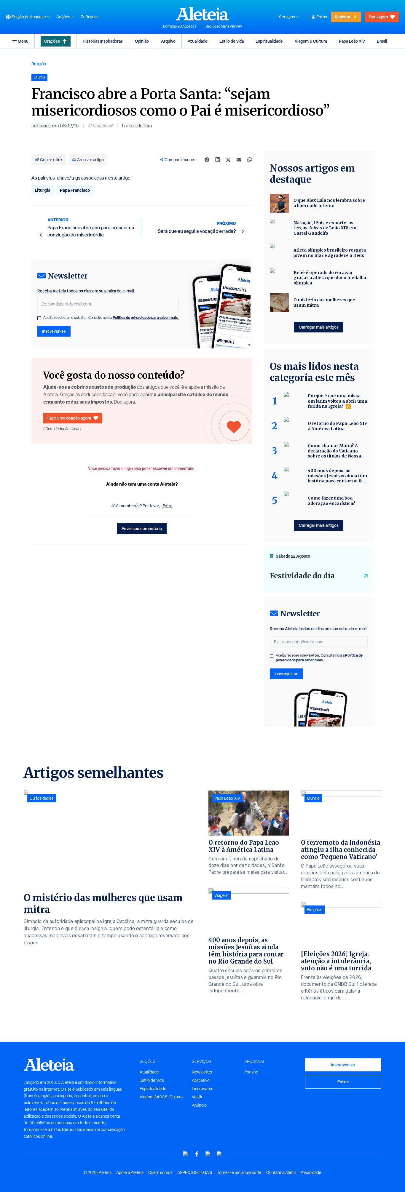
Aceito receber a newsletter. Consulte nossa (111, 317)
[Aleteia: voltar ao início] (202, 14)
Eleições (314, 909)
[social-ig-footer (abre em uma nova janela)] (219, 1154)
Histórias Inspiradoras (103, 41)
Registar (342, 17)
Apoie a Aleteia (129, 1172)
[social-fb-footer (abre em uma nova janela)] (197, 1154)
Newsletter (202, 1072)
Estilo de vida (231, 41)
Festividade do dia (302, 575)
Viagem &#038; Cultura (161, 1097)
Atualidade (198, 41)
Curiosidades (42, 798)
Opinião (142, 41)
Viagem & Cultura (311, 41)
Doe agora (378, 17)
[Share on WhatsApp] (249, 159)
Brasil (382, 41)
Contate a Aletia (281, 1172)
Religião (38, 63)
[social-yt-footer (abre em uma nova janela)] (185, 1154)
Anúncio (199, 1105)
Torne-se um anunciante (239, 1172)
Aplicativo (201, 1080)
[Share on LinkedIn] (217, 159)
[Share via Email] (239, 159)
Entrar (322, 17)
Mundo (313, 798)
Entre (167, 505)
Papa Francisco (75, 190)
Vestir (197, 1097)
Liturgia (42, 190)
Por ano (251, 1072)
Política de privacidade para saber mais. (146, 317)
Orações (52, 41)
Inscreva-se (202, 1088)
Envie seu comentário (142, 528)
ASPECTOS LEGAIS (194, 1172)
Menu (23, 41)
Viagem (221, 895)
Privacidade (310, 1172)
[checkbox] (39, 318)
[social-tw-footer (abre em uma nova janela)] (208, 1154)
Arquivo (168, 41)
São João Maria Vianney (224, 26)
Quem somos (160, 1172)
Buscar (91, 17)
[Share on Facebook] (207, 159)
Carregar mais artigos (319, 327)
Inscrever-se (54, 331)
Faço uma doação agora (69, 418)
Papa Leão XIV (352, 41)
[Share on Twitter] (228, 159)
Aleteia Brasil (100, 126)
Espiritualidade (269, 41)
